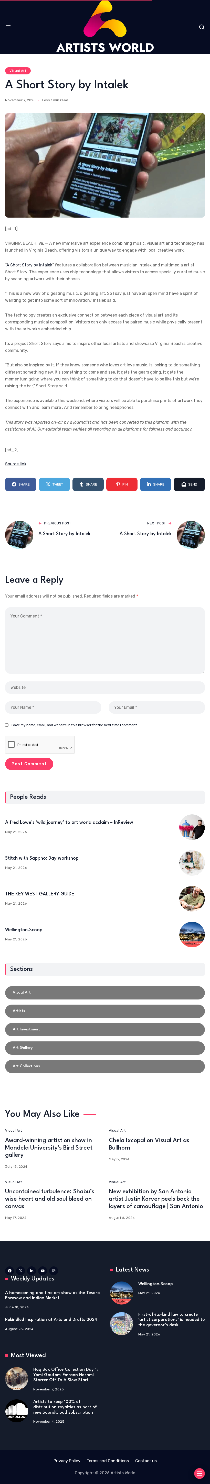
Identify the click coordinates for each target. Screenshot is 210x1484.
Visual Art (17, 71)
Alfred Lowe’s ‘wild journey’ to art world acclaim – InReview (69, 822)
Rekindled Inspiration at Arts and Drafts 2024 (51, 1320)
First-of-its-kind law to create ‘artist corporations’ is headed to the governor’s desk (171, 1319)
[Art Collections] (105, 1066)
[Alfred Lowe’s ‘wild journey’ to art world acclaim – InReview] (192, 827)
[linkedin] (31, 1270)
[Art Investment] (105, 1029)
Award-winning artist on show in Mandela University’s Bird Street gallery (48, 1148)
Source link (15, 464)
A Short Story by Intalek (29, 265)
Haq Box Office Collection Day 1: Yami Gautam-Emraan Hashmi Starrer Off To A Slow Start (65, 1374)
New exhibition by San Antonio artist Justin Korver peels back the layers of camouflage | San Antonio (156, 1199)
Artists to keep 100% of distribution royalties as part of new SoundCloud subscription (65, 1407)
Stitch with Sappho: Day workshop (42, 858)
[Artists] (105, 1011)
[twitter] (20, 1270)
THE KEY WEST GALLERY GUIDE (39, 894)
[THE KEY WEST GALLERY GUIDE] (192, 899)
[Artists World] (105, 26)
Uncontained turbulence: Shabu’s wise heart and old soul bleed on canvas (49, 1199)
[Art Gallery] (105, 1048)
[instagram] (53, 1270)
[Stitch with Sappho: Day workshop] (192, 863)
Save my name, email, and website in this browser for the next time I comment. (75, 725)
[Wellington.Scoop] (192, 934)
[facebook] (9, 1270)
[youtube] (42, 1270)
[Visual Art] (105, 992)
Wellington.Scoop (24, 930)
